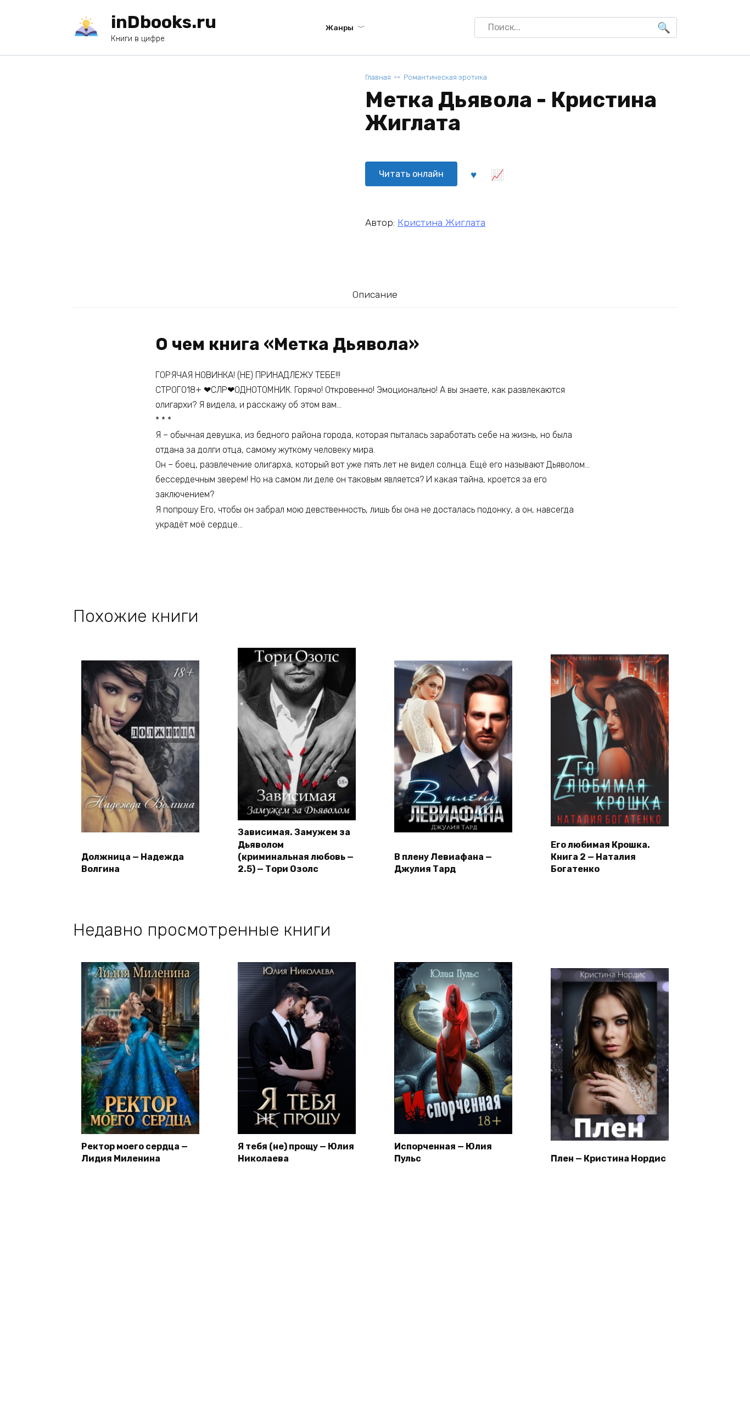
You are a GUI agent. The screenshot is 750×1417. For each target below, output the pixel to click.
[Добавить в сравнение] (496, 174)
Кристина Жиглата (441, 222)
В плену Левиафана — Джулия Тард (443, 863)
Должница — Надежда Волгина (132, 863)
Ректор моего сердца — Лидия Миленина (134, 1152)
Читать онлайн (411, 174)
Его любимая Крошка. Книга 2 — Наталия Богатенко (600, 857)
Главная (378, 77)
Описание (375, 294)
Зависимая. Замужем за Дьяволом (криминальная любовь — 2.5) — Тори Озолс (296, 850)
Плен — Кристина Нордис (608, 1158)
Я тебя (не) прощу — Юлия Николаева (296, 1152)
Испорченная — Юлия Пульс (443, 1152)
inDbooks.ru (163, 22)
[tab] (374, 294)
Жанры (340, 27)
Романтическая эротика (445, 77)
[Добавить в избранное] (473, 174)
